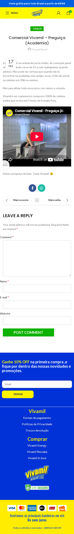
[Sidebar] (4, 165)
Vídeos (37, 28)
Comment (8, 237)
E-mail (6, 297)
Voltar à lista (37, 200)
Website (6, 313)
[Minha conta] (59, 13)
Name (6, 281)
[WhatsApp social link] (41, 188)
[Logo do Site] (37, 12)
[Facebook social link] (32, 188)
